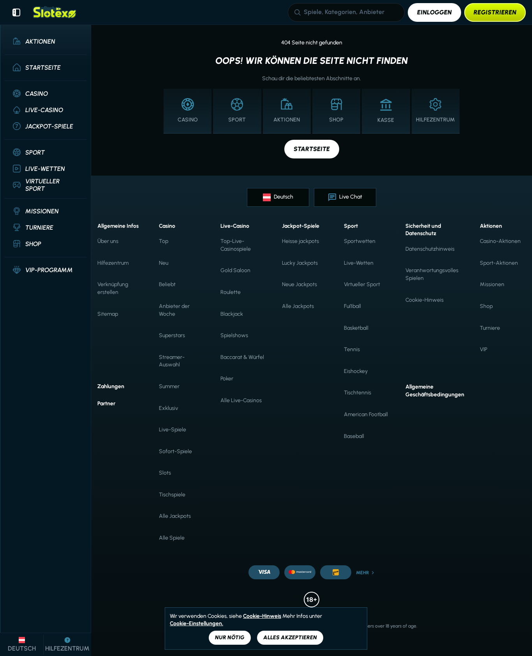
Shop (486, 306)
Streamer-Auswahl (172, 361)
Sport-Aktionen (499, 263)
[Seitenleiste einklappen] (16, 12)
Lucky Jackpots (300, 263)
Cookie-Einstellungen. (196, 624)
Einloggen (434, 12)
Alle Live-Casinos (241, 400)
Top (163, 241)
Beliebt (167, 284)
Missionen (492, 284)
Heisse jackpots (300, 241)
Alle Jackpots (175, 516)
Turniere (490, 328)
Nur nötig (230, 637)
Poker (226, 378)
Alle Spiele (172, 538)
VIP (483, 349)
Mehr (362, 572)
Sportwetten (359, 241)
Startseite (312, 149)
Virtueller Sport (362, 284)
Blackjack (231, 314)
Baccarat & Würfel (242, 357)
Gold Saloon (235, 270)
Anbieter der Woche (174, 310)
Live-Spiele (172, 429)
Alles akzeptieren (290, 637)
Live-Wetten (358, 263)
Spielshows (234, 335)
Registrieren (495, 12)
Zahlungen (110, 386)
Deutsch (283, 196)
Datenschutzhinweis (429, 249)
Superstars (172, 335)
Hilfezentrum (113, 263)
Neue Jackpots (299, 284)
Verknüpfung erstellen (112, 288)
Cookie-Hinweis (424, 300)
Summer (169, 386)
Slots (165, 473)
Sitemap (107, 314)
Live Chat (350, 196)
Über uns (107, 241)
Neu (163, 263)
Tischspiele (172, 494)
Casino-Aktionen (500, 241)
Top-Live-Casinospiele (235, 245)
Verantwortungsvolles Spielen (431, 274)
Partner (106, 403)
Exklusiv (168, 408)
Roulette (230, 292)
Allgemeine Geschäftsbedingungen (434, 390)
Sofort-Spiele (175, 451)
